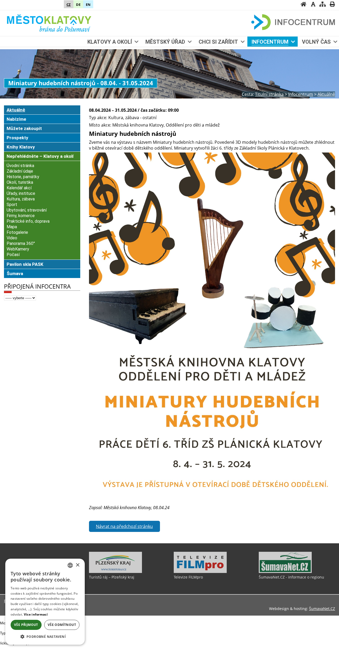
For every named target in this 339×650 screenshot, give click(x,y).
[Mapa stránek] (322, 5)
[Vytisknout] (332, 5)
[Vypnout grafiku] (313, 5)
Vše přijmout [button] (26, 624)
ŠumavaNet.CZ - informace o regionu (291, 577)
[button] (45, 636)
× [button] (77, 565)
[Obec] (49, 22)
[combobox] (70, 565)
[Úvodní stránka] (303, 5)
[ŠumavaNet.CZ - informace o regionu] (285, 572)
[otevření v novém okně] (212, 499)
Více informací (36, 614)
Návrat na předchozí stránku (124, 526)
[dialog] (45, 602)
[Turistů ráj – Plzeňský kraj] (115, 572)
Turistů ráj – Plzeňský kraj (111, 577)
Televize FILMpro (188, 577)
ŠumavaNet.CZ (322, 608)
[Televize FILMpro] (200, 572)
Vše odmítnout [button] (62, 624)
